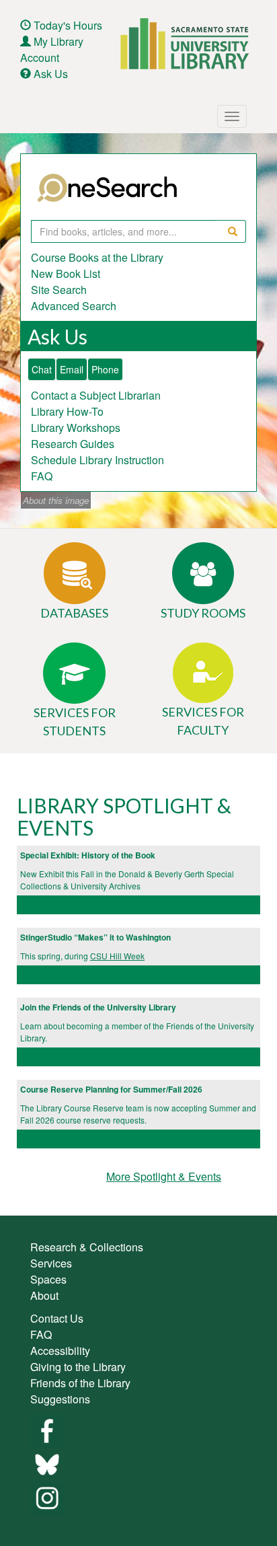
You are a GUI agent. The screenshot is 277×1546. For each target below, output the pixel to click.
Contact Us (56, 1318)
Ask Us (51, 73)
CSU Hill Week (117, 955)
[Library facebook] (47, 1429)
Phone (105, 369)
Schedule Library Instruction (97, 460)
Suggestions (60, 1399)
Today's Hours (68, 25)
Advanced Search (73, 306)
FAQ (41, 476)
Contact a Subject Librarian (96, 395)
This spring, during (55, 955)
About (44, 1295)
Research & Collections (86, 1247)
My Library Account (51, 49)
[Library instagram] (47, 1496)
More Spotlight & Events (163, 1176)
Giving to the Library (78, 1366)
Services (51, 1263)
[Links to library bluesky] (47, 1463)
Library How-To (67, 411)
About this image (56, 500)
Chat (42, 369)
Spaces (48, 1279)
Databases (74, 612)
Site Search (59, 289)
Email (71, 369)
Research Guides (72, 443)
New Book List (65, 273)
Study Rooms (203, 612)
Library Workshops (75, 427)
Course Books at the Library (97, 257)
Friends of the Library (80, 1383)
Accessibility (60, 1350)
